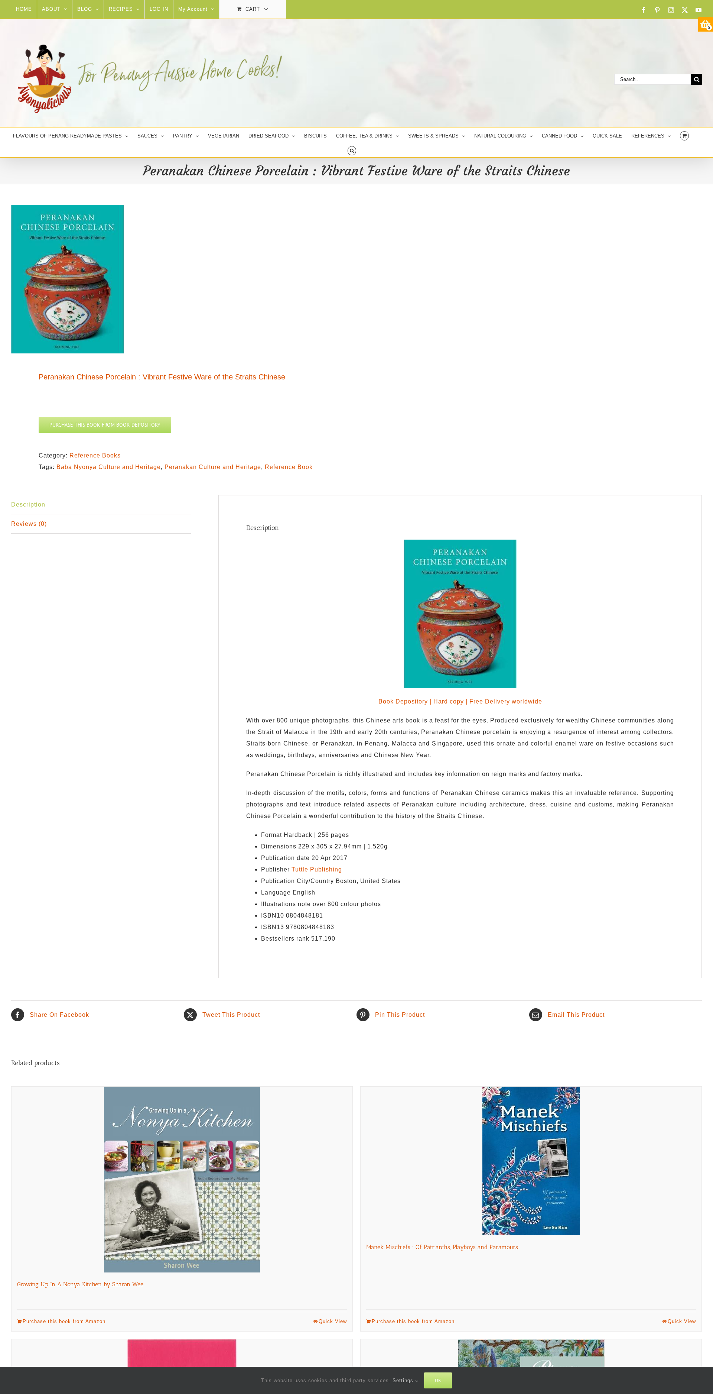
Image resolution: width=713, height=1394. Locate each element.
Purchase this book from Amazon (64, 1321)
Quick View (333, 1321)
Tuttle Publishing (317, 869)
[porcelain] (177, 279)
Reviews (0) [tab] (29, 524)
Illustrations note (286, 904)
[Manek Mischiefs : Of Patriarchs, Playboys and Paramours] (531, 1161)
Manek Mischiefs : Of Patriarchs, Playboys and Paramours (442, 1247)
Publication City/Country (297, 881)
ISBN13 (272, 927)
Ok (438, 1380)
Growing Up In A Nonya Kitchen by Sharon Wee (80, 1284)
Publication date (285, 858)
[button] (352, 149)
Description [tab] (28, 504)
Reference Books (95, 455)
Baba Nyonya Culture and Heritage (108, 467)
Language (276, 892)
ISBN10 (272, 915)
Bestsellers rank (285, 938)
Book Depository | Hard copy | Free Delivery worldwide (460, 701)
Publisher (275, 869)
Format (271, 835)
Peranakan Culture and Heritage (213, 467)
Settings (404, 1380)
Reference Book (289, 467)
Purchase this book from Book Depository (104, 424)
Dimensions (278, 846)
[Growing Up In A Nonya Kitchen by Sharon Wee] (182, 1179)
